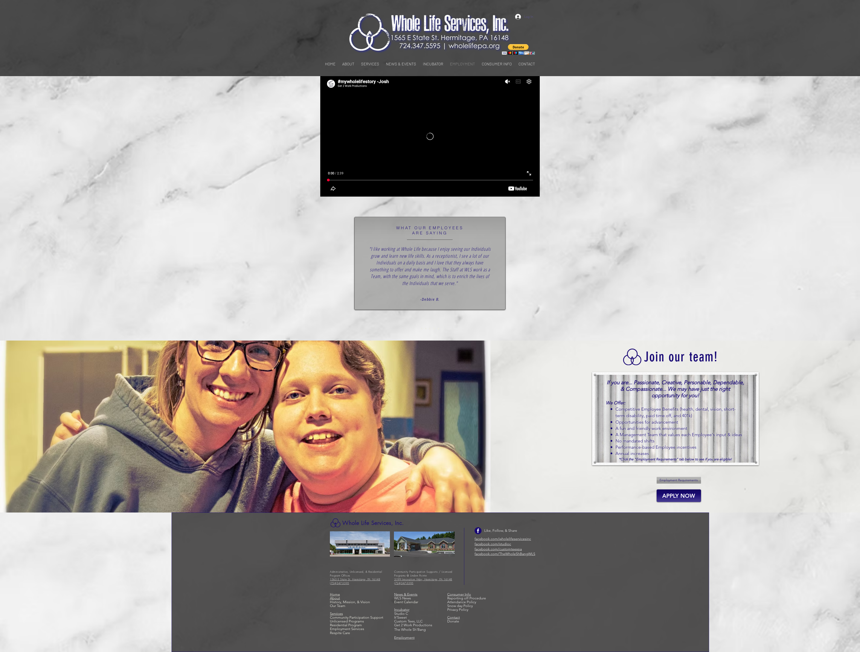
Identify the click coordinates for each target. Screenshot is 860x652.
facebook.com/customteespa (498, 549)
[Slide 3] (429, 328)
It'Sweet (400, 617)
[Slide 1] (421, 328)
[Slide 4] (433, 328)
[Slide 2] (425, 328)
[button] (370, 64)
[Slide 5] (438, 329)
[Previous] (24, 269)
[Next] (836, 269)
